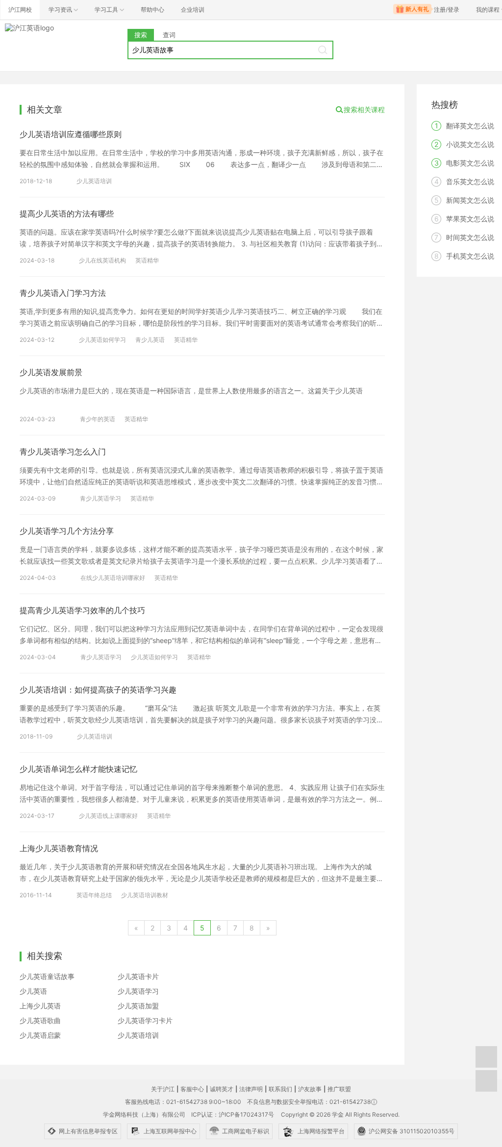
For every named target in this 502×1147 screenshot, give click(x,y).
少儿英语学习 (138, 991)
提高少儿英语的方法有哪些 (67, 213)
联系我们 (280, 1089)
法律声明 (251, 1089)
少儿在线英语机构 (102, 260)
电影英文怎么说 (470, 163)
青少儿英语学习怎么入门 (63, 451)
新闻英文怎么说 (470, 200)
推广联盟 (339, 1089)
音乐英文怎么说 (470, 181)
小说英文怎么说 (470, 144)
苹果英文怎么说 (470, 219)
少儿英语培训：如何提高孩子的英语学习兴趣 (98, 689)
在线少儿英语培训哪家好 (112, 577)
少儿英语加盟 (138, 1006)
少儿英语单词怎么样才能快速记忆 (78, 769)
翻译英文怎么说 (470, 125)
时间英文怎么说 (470, 237)
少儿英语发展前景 (51, 372)
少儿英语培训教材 (144, 895)
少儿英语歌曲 (40, 1020)
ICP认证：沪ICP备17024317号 (232, 1114)
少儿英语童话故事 (47, 976)
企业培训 (192, 9)
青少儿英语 (150, 339)
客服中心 (192, 1089)
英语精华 (147, 260)
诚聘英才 (221, 1089)
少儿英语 (33, 991)
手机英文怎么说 (470, 256)
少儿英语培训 (94, 181)
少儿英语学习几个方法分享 (67, 531)
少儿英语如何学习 (102, 339)
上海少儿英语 (40, 1006)
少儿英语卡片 (138, 976)
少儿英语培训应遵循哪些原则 (71, 134)
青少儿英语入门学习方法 (63, 293)
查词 (169, 35)
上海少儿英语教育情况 (59, 848)
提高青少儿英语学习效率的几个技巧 (82, 610)
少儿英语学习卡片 (145, 1020)
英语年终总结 (94, 895)
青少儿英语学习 (100, 498)
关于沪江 (163, 1089)
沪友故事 (310, 1089)
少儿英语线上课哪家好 (108, 815)
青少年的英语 (97, 419)
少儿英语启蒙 (40, 1035)
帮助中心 (152, 9)
